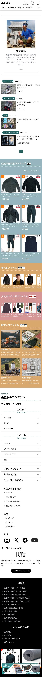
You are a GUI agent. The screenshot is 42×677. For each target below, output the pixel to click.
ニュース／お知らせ (13, 480)
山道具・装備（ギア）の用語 (14, 588)
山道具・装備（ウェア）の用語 (15, 591)
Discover (26, 4)
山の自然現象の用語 (11, 618)
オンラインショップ (30, 171)
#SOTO (20, 92)
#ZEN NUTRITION (23, 143)
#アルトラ (21, 109)
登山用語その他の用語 (12, 621)
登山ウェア (12, 7)
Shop (32, 4)
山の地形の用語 (9, 614)
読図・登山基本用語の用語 (13, 608)
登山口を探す (11, 497)
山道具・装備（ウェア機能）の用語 (16, 598)
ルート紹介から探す (13, 501)
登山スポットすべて (13, 506)
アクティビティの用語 (12, 604)
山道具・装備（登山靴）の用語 (15, 594)
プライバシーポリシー (12, 638)
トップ (4, 7)
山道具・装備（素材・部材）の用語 (16, 601)
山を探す (9, 492)
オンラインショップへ (20, 570)
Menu (38, 4)
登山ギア (21, 7)
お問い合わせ (9, 642)
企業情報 (7, 632)
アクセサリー (30, 7)
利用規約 (7, 635)
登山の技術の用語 (10, 611)
